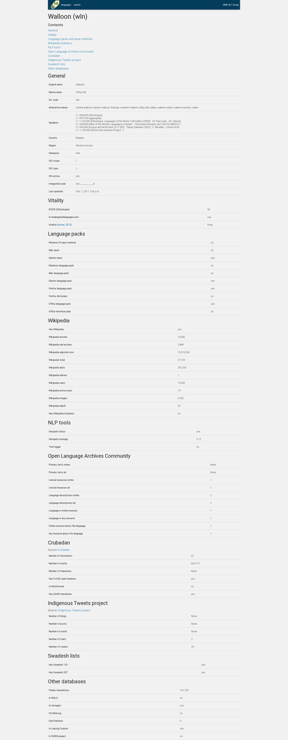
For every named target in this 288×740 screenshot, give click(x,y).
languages (66, 4)
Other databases (58, 68)
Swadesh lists (56, 64)
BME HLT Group (231, 4)
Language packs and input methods (70, 39)
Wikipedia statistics (60, 43)
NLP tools (54, 47)
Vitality (52, 34)
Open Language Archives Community (71, 51)
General (53, 30)
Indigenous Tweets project (64, 60)
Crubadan (54, 55)
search (77, 4)
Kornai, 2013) (65, 224)
